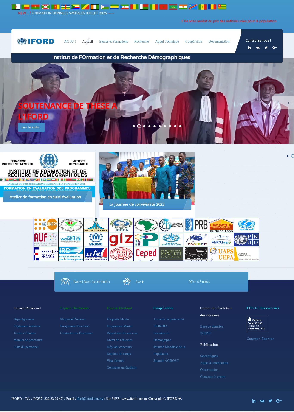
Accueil (87, 41)
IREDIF (205, 333)
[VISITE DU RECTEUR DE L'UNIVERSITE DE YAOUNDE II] (175, 126)
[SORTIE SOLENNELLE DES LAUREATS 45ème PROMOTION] (144, 126)
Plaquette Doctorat (72, 319)
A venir (140, 282)
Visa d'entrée (115, 360)
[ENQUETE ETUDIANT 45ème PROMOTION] (154, 126)
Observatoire (209, 370)
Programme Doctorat (74, 326)
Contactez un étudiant (121, 367)
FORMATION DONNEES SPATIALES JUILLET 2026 (80, 13)
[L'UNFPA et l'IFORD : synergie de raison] (165, 126)
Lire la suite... (37, 127)
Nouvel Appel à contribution (92, 282)
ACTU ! (70, 41)
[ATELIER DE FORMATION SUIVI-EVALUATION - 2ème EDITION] (170, 126)
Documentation (219, 41)
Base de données (211, 326)
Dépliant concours (119, 347)
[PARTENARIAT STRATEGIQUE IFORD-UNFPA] (149, 126)
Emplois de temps (119, 354)
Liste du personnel (26, 347)
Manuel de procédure (28, 340)
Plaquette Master (118, 319)
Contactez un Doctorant (76, 333)
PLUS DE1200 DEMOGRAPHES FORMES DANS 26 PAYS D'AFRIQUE (160, 126)
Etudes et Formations (113, 41)
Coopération (193, 41)
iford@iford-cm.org (90, 398)
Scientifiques (209, 356)
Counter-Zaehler (260, 339)
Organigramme (24, 319)
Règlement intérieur (27, 326)
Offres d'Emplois (199, 282)
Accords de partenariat (168, 319)
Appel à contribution (214, 363)
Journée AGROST (166, 360)
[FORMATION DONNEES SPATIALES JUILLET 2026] (139, 126)
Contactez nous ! (258, 40)
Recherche (141, 41)
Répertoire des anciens (122, 333)
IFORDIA (160, 326)
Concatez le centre (212, 376)
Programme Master (120, 326)
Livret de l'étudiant (119, 340)
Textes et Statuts (25, 333)
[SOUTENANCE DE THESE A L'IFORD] (134, 126)
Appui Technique (167, 41)
